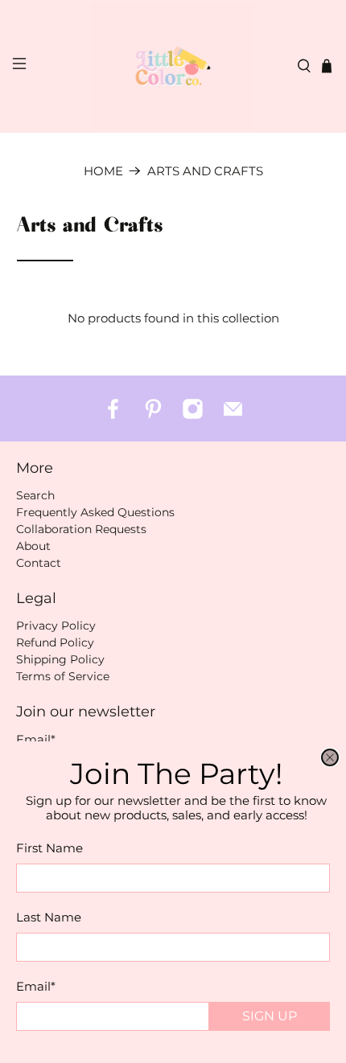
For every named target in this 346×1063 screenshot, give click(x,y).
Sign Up (269, 1016)
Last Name (48, 917)
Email (36, 986)
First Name (49, 848)
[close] (330, 757)
